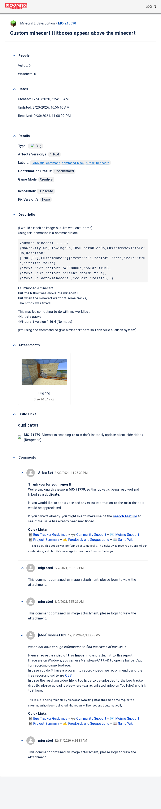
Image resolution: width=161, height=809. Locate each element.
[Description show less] (14, 214)
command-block (73, 163)
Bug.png (44, 393)
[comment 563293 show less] (22, 740)
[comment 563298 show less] (22, 473)
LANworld (38, 163)
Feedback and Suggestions (88, 540)
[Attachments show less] (14, 345)
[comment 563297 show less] (22, 568)
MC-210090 (67, 23)
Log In (151, 7)
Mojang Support (127, 535)
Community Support (91, 535)
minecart (102, 163)
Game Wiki (125, 540)
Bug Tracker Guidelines (50, 535)
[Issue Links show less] (14, 414)
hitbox (90, 163)
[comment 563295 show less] (22, 635)
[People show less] (14, 55)
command (53, 163)
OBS (68, 675)
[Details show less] (14, 136)
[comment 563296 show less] (22, 601)
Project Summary (46, 540)
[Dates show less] (14, 89)
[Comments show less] (14, 457)
